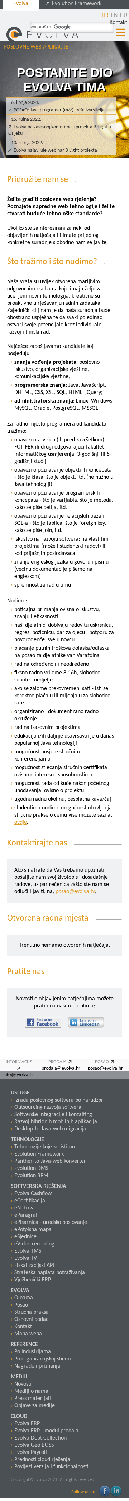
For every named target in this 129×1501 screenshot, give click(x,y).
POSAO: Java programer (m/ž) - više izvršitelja (59, 110)
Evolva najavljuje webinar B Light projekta (55, 150)
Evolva (20, 3)
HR (105, 15)
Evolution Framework (76, 3)
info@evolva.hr (18, 1075)
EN (114, 15)
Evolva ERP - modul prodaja (46, 1431)
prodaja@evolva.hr (61, 1068)
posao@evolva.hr (75, 892)
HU (123, 15)
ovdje (20, 822)
